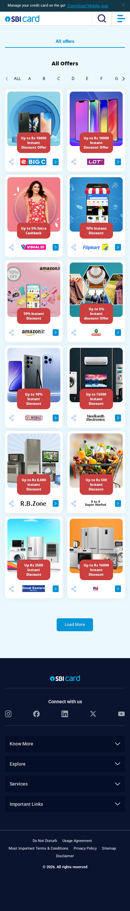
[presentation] (7, 78)
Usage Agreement (77, 841)
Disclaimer (65, 856)
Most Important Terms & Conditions (38, 848)
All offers (65, 41)
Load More (75, 624)
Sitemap (109, 848)
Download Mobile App (87, 5)
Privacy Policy (85, 848)
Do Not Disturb (45, 841)
